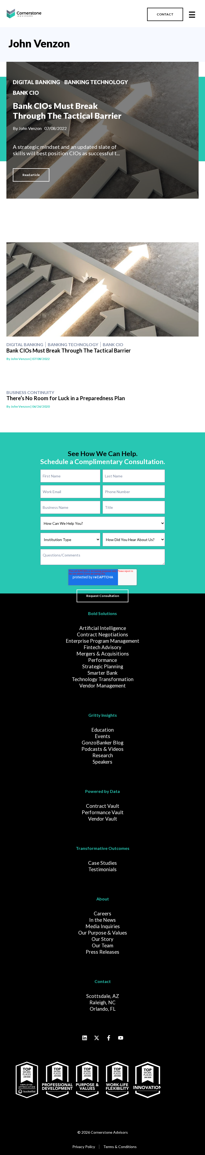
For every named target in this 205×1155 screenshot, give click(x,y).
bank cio (26, 92)
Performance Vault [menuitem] (103, 812)
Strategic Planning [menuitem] (102, 666)
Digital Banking (36, 82)
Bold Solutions (102, 613)
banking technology (96, 82)
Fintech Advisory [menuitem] (102, 647)
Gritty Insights (102, 715)
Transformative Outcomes (102, 848)
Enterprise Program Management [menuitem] (102, 641)
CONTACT (165, 14)
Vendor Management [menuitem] (102, 686)
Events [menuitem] (102, 736)
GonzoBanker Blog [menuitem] (102, 743)
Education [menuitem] (102, 730)
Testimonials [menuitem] (102, 869)
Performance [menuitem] (102, 660)
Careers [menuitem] (102, 913)
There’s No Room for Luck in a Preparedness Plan (65, 398)
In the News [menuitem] (102, 920)
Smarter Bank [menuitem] (102, 673)
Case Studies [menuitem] (102, 863)
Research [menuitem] (102, 755)
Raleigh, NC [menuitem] (102, 1002)
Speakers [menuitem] (102, 762)
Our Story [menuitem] (102, 939)
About (102, 898)
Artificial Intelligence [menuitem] (102, 628)
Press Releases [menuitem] (102, 952)
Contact (102, 981)
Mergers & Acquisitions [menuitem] (102, 654)
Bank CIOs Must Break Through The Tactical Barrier (67, 111)
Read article (31, 175)
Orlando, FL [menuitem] (103, 1009)
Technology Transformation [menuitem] (102, 679)
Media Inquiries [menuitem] (102, 926)
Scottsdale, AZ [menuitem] (102, 996)
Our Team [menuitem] (102, 945)
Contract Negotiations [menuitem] (102, 634)
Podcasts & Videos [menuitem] (102, 749)
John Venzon (39, 43)
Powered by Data (102, 791)
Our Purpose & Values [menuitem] (102, 933)
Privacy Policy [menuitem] (83, 1146)
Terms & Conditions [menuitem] (120, 1146)
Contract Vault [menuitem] (102, 806)
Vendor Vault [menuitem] (102, 819)
